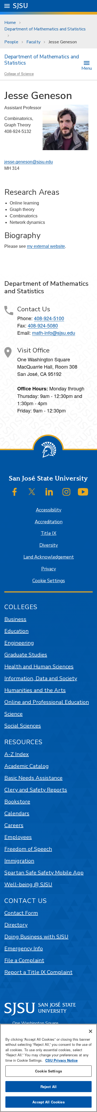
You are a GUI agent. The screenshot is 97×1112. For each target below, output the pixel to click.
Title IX (48, 533)
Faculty (33, 42)
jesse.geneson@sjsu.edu (28, 162)
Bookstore (17, 801)
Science (13, 714)
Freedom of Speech (28, 849)
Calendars (16, 813)
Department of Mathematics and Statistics (45, 29)
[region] (48, 1068)
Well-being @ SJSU (28, 884)
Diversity (48, 545)
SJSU (20, 6)
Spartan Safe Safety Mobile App (44, 872)
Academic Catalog (26, 766)
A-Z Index (16, 754)
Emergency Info (23, 948)
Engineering (19, 643)
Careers (13, 825)
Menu (86, 67)
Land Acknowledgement (48, 557)
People (11, 42)
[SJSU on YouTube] (83, 491)
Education (16, 631)
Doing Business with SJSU (36, 936)
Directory (15, 925)
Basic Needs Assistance (33, 778)
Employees (18, 837)
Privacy (48, 569)
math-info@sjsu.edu (53, 332)
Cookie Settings (48, 581)
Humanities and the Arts (35, 690)
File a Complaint (24, 960)
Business (15, 619)
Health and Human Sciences (39, 666)
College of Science (19, 73)
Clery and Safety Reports (35, 789)
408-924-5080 (43, 325)
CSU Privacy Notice (61, 1060)
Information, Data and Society (40, 678)
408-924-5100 (49, 318)
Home (10, 23)
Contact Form (21, 913)
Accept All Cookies (48, 1101)
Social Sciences (22, 725)
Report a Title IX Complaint (38, 972)
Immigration (19, 860)
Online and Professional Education (46, 702)
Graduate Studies (25, 654)
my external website (46, 246)
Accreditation (49, 522)
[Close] (90, 1031)
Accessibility (48, 510)
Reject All (48, 1086)
